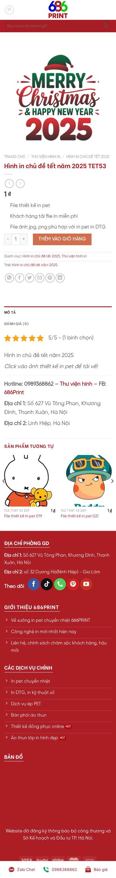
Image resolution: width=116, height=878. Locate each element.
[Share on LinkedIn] (60, 278)
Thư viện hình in (45, 157)
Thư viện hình (76, 384)
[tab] (58, 312)
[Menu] (9, 9)
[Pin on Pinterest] (50, 278)
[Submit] (106, 26)
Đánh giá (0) (16, 323)
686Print (14, 393)
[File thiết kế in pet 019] (29, 480)
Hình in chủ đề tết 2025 (87, 157)
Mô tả (10, 312)
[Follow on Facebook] (34, 584)
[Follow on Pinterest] (73, 584)
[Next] (112, 492)
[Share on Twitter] (29, 278)
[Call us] (60, 584)
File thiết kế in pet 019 (23, 516)
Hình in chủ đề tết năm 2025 (34, 265)
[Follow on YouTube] (86, 584)
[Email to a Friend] (39, 278)
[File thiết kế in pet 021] (86, 480)
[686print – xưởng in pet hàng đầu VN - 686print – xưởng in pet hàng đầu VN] (58, 10)
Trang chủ (14, 157)
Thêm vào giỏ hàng (62, 239)
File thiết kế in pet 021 (80, 516)
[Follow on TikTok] (47, 584)
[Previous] (4, 492)
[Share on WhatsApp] (9, 278)
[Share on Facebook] (19, 278)
